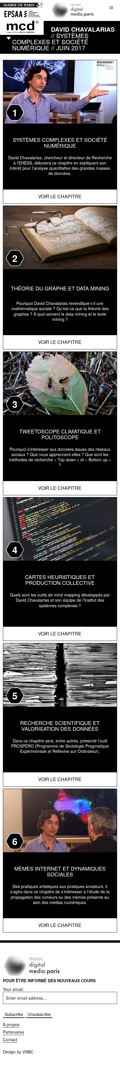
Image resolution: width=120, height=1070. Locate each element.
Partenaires (13, 1032)
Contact (10, 1039)
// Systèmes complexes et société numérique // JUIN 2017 (63, 38)
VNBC (27, 1052)
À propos (11, 1024)
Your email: (13, 989)
